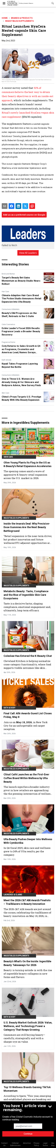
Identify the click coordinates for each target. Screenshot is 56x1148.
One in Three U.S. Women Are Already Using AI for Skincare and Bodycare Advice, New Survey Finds (21, 382)
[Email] (4, 206)
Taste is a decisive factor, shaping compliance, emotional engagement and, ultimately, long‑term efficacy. (27, 607)
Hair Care (5, 292)
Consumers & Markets (10, 309)
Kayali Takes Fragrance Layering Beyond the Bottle (20, 365)
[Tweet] (25, 206)
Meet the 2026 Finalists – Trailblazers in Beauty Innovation (27, 902)
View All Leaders (28, 252)
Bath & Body (6, 360)
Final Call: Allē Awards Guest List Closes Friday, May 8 (28, 715)
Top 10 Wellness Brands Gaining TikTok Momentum (27, 1089)
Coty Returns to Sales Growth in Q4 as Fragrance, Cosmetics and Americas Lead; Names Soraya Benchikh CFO (21, 349)
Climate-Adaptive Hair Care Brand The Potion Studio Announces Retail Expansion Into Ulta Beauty (21, 298)
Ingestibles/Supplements (19, 21)
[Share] (11, 206)
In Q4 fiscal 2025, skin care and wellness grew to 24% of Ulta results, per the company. (27, 851)
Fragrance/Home (8, 342)
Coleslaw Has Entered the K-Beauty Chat (28, 655)
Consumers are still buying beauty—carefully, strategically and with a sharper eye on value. (24, 1038)
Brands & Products (22, 18)
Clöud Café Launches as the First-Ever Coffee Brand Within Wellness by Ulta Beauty (26, 778)
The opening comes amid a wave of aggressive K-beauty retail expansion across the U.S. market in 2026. (25, 475)
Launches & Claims (13, 894)
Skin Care (5, 393)
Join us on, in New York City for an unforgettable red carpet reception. (26, 726)
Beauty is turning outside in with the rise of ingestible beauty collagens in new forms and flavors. (28, 974)
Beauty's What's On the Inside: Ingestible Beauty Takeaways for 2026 (27, 963)
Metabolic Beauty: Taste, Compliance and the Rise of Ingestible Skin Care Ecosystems (26, 595)
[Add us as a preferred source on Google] (32, 206)
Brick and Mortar (8, 274)
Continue (28, 1133)
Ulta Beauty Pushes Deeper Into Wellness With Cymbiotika (28, 841)
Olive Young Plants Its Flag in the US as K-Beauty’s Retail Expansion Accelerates (27, 464)
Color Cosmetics (8, 324)
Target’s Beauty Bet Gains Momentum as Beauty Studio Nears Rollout (21, 280)
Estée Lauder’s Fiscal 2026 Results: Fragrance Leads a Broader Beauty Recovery (21, 331)
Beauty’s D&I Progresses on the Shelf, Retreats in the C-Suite (19, 315)
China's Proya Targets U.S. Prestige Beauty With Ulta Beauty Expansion (21, 398)
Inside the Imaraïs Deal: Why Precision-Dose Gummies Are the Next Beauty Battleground (27, 527)
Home (5, 18)
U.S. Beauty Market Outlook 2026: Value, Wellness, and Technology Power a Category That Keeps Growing (28, 1026)
